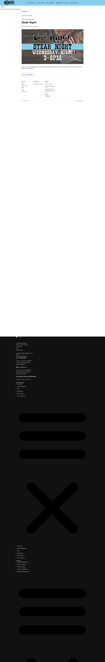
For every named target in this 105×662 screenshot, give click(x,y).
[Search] (101, 3)
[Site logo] (9, 2)
